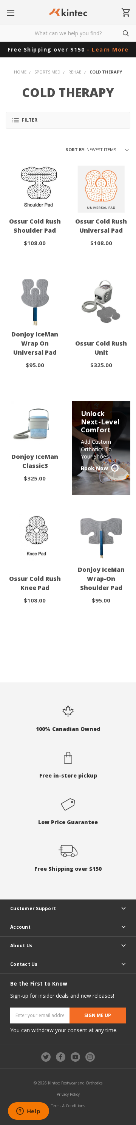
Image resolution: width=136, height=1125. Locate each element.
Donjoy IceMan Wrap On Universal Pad (34, 343)
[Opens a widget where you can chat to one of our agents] (28, 1111)
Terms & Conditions (68, 1105)
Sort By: (75, 149)
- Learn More (107, 49)
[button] (68, 120)
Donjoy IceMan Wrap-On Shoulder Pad (101, 578)
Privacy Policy (68, 1094)
